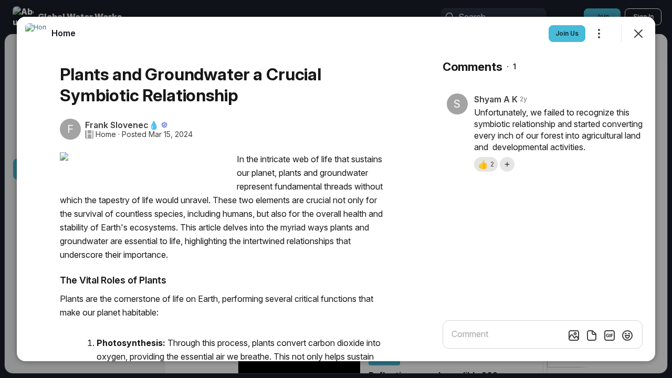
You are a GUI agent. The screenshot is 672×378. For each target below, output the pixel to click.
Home (106, 134)
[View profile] (35, 33)
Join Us (567, 33)
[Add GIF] (609, 335)
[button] (486, 164)
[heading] (63, 33)
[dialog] (336, 189)
